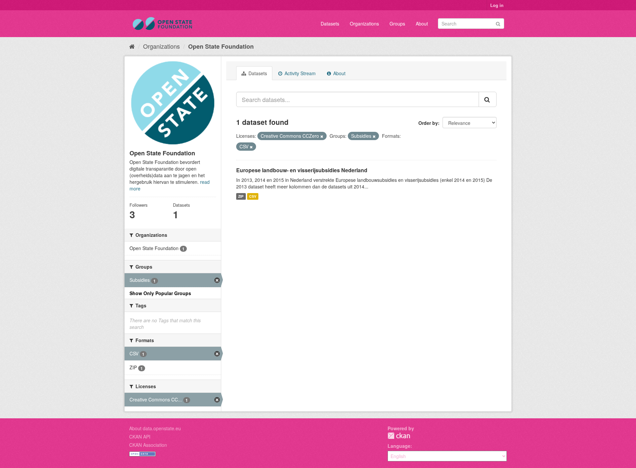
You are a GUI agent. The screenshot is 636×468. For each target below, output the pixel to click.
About (422, 23)
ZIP (240, 196)
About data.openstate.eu (155, 428)
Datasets (330, 23)
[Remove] (321, 136)
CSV (252, 196)
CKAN (399, 435)
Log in (497, 5)
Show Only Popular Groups (160, 293)
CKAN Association (148, 445)
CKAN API (139, 436)
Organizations (364, 23)
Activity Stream (299, 73)
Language (399, 445)
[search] (488, 99)
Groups (397, 23)
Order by (428, 123)
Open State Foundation (221, 46)
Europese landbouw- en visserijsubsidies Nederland (301, 170)
